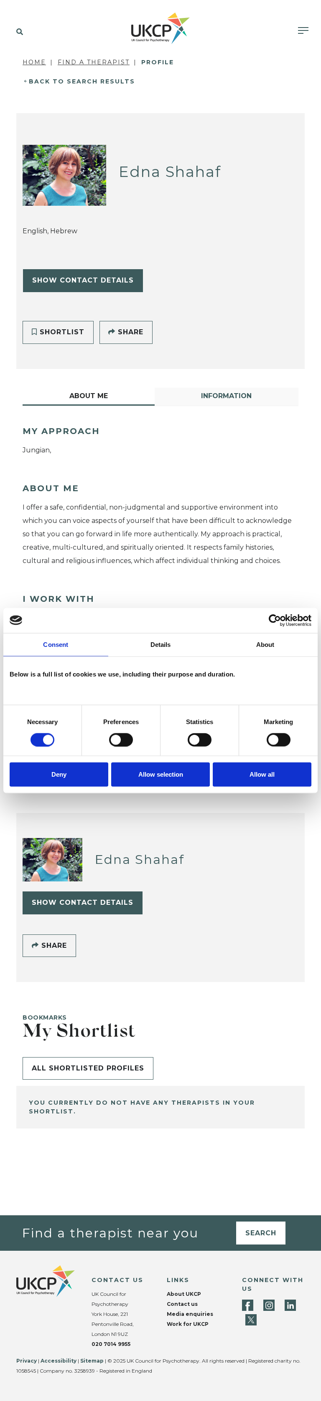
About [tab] (265, 644)
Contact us (182, 1304)
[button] (18, 32)
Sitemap (92, 1361)
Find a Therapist (94, 62)
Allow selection (160, 774)
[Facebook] (248, 1305)
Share (129, 332)
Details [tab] (160, 644)
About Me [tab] (88, 396)
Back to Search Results (82, 81)
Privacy (26, 1361)
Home (34, 62)
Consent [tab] (55, 644)
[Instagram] (269, 1305)
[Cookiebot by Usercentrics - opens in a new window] (274, 620)
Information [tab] (226, 396)
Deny (58, 774)
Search (260, 1233)
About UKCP (184, 1294)
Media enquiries (190, 1314)
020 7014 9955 (111, 1344)
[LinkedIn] (290, 1305)
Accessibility (58, 1361)
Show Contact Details (83, 280)
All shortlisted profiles (88, 1068)
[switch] (121, 739)
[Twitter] (251, 1320)
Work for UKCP (188, 1324)
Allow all (262, 774)
